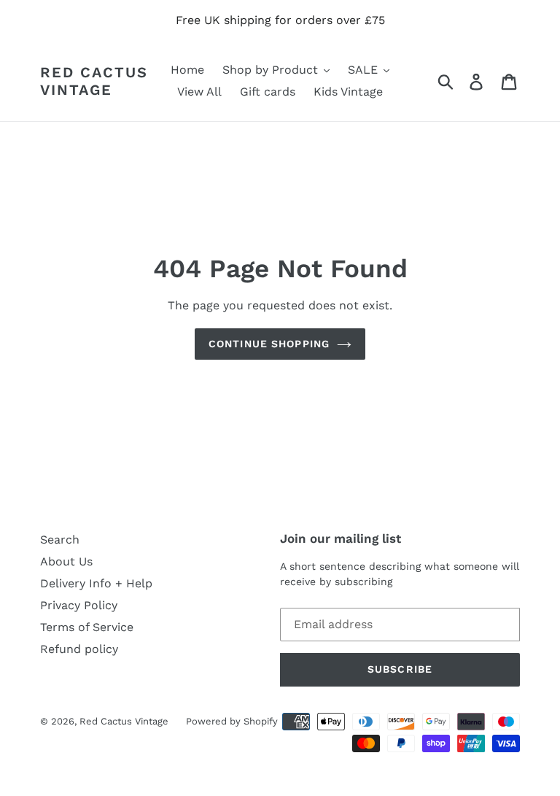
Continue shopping (269, 343)
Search (59, 539)
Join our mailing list (340, 538)
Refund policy (79, 649)
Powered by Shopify (232, 721)
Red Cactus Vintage (94, 80)
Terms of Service (86, 627)
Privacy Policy (78, 605)
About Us (66, 561)
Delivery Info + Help (96, 583)
